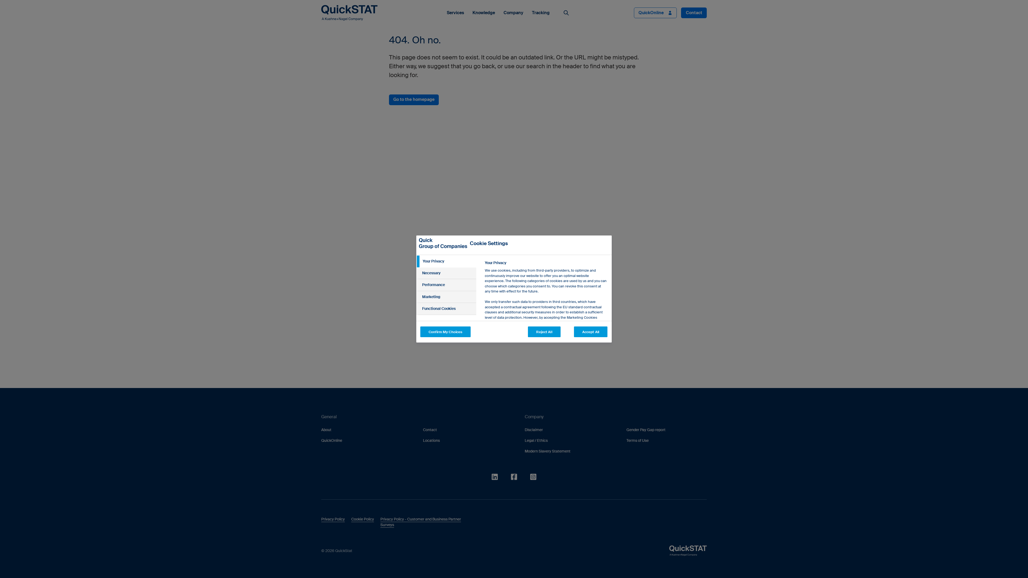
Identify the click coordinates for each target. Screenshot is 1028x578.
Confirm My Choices (445, 332)
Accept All (590, 332)
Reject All (544, 332)
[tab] (446, 261)
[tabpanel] (546, 312)
